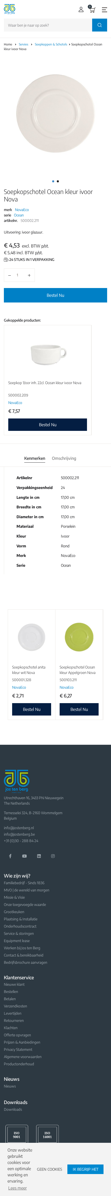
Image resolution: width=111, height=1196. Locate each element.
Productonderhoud (19, 1064)
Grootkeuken (14, 912)
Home (8, 44)
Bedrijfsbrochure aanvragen (25, 962)
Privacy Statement (18, 1049)
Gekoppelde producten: (22, 320)
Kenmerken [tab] (34, 458)
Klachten (11, 1028)
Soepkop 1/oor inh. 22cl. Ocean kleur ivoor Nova (44, 382)
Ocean (19, 215)
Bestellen (11, 991)
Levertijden (12, 1013)
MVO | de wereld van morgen (26, 890)
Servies (24, 44)
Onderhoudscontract (20, 926)
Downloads (13, 1109)
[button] (80, 9)
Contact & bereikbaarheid (23, 955)
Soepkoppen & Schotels (51, 44)
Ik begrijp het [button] (85, 1169)
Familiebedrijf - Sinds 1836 (24, 883)
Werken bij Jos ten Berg (22, 948)
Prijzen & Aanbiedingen (22, 1042)
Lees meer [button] (17, 1188)
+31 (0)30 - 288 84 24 (21, 840)
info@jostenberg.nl (19, 828)
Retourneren (14, 1020)
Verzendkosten (15, 1006)
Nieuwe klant (14, 984)
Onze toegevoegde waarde (25, 904)
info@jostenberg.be (19, 834)
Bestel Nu (55, 295)
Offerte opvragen (17, 1035)
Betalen (10, 999)
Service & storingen (19, 933)
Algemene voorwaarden (23, 1056)
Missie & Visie (14, 897)
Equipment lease (17, 940)
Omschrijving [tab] (64, 458)
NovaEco (22, 209)
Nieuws (10, 1086)
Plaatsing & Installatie (20, 919)
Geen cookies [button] (49, 1169)
